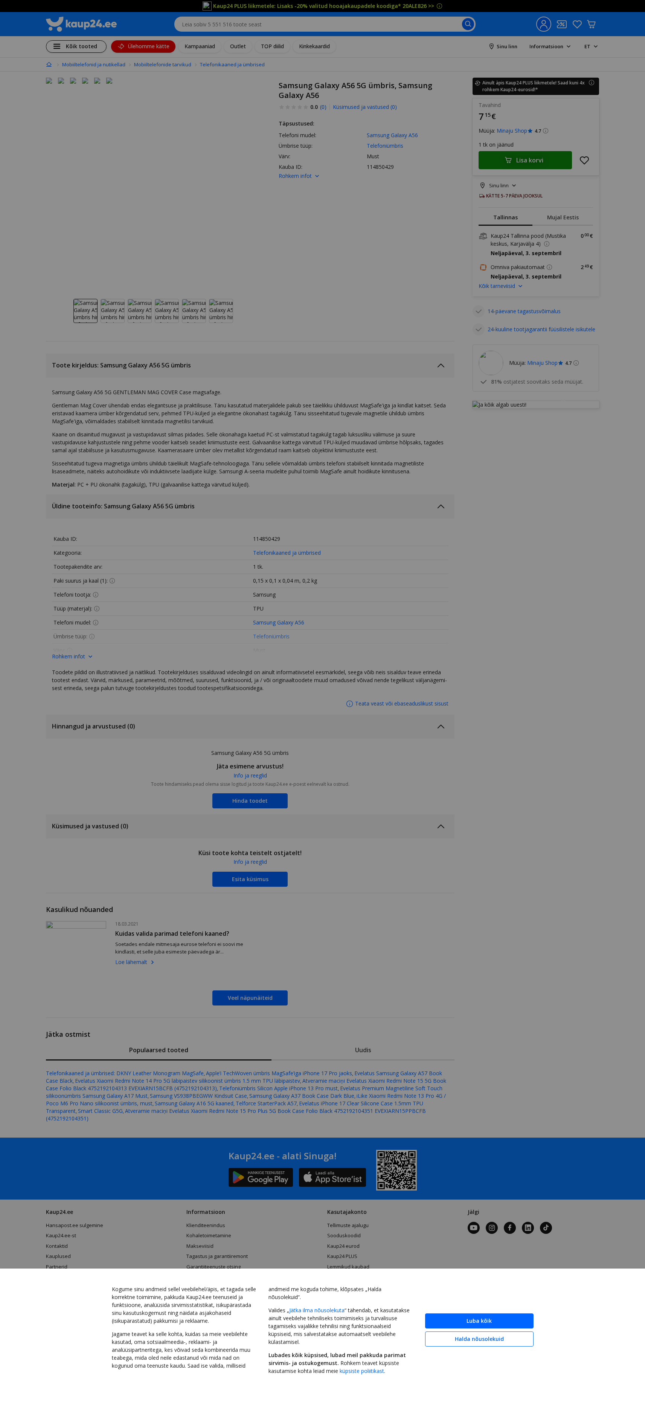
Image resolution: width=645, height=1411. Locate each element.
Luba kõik (479, 1320)
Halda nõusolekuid (479, 1338)
